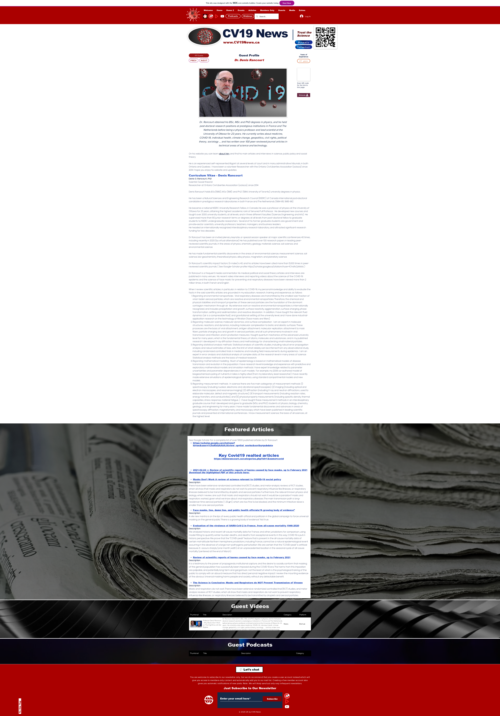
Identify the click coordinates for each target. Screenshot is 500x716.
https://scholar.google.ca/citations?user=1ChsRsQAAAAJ (276, 266)
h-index (233, 263)
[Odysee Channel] (205, 16)
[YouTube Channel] (222, 16)
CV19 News (255, 33)
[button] (267, 10)
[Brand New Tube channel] (287, 701)
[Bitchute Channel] (211, 16)
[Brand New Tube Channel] (216, 16)
